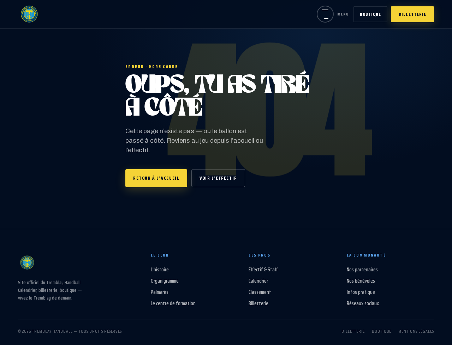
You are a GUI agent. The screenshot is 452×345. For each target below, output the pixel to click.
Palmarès (159, 292)
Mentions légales (416, 331)
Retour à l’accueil (156, 178)
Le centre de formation (173, 303)
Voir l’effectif (218, 178)
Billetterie (412, 14)
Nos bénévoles (361, 281)
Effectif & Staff (263, 269)
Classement (260, 292)
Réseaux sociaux (363, 303)
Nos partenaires (362, 269)
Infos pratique (361, 292)
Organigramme (165, 281)
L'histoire (160, 269)
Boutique (370, 14)
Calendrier (258, 281)
